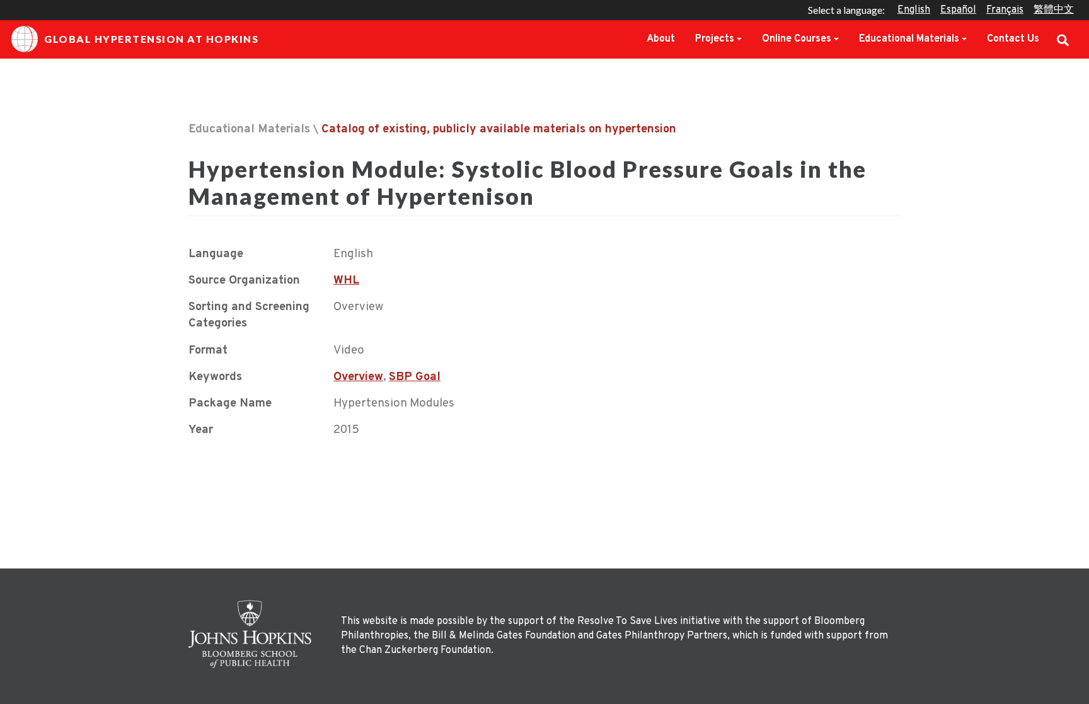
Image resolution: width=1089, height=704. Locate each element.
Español (958, 10)
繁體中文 (1054, 10)
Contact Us (1013, 39)
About (661, 39)
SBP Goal (415, 377)
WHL (346, 281)
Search (1063, 39)
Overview (358, 377)
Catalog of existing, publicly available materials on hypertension (498, 129)
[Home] (253, 634)
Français (1004, 10)
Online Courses (796, 39)
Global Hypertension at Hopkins (151, 39)
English (913, 10)
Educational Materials (909, 39)
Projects (714, 39)
